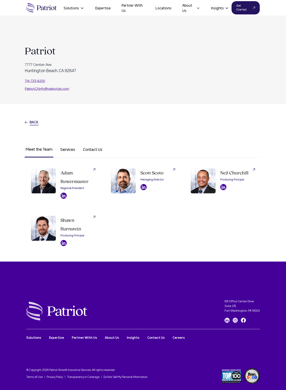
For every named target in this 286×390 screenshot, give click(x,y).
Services (67, 149)
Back (34, 122)
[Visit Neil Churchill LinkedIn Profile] (223, 187)
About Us (187, 8)
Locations (163, 8)
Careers (179, 338)
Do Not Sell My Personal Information (125, 377)
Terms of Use (34, 377)
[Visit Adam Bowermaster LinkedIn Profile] (64, 196)
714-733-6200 (35, 81)
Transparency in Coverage (83, 377)
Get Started (241, 8)
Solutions (71, 8)
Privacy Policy (55, 377)
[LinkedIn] (227, 320)
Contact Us (92, 149)
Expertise (103, 8)
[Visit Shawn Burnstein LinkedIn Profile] (64, 243)
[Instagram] (235, 320)
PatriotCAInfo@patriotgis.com (47, 88)
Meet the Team (39, 149)
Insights (217, 8)
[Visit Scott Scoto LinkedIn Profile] (143, 187)
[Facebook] (243, 320)
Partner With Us (132, 8)
